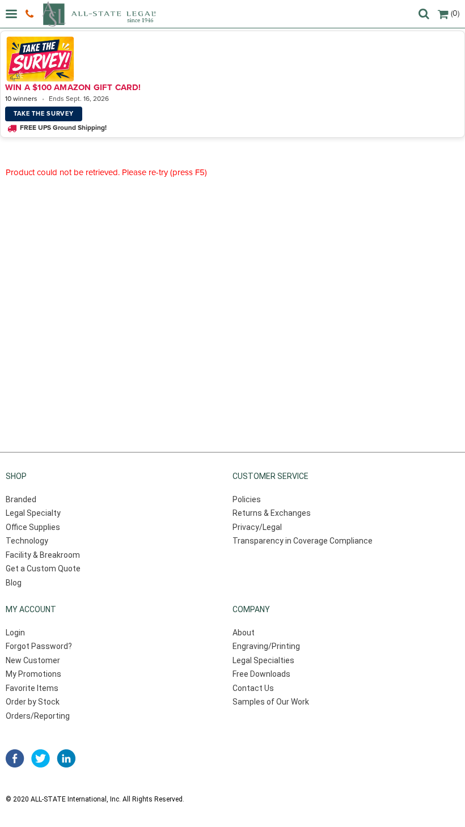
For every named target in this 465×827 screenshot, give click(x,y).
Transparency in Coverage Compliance (302, 540)
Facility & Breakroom (43, 554)
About (243, 632)
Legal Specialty (33, 513)
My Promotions (33, 673)
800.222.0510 (31, 14)
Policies (246, 499)
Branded (21, 499)
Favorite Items (32, 688)
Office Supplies (33, 527)
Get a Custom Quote (43, 568)
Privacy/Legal (257, 527)
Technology (27, 540)
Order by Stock (33, 701)
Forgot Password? (39, 646)
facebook (15, 758)
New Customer (33, 660)
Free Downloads (261, 673)
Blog (14, 582)
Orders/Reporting (38, 715)
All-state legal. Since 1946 (99, 14)
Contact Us (253, 688)
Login (15, 632)
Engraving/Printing (266, 646)
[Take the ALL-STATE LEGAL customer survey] (230, 59)
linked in (66, 758)
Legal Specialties (263, 660)
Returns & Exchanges (271, 513)
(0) (455, 13)
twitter (40, 758)
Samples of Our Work (270, 701)
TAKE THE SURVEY (44, 113)
